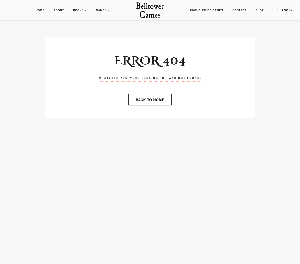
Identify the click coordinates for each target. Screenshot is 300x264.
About (59, 10)
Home (40, 10)
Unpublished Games (206, 10)
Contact (239, 10)
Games (101, 10)
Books (78, 10)
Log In (287, 10)
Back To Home (150, 99)
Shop (260, 10)
